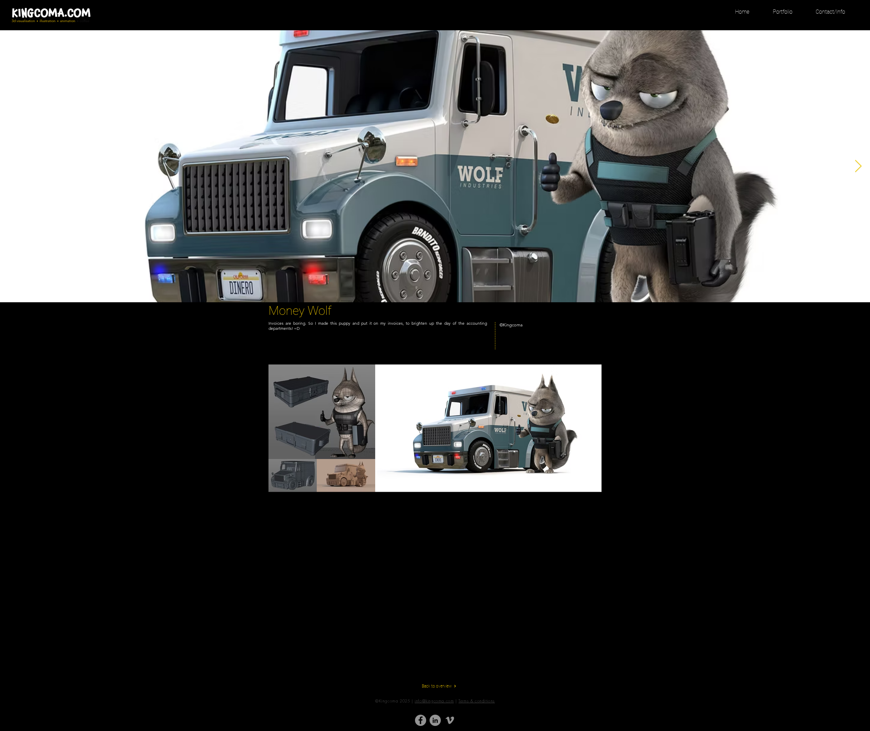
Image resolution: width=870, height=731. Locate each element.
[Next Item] (858, 166)
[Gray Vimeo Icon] (449, 720)
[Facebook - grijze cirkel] (420, 720)
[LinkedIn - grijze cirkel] (435, 720)
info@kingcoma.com (434, 701)
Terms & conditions (476, 701)
